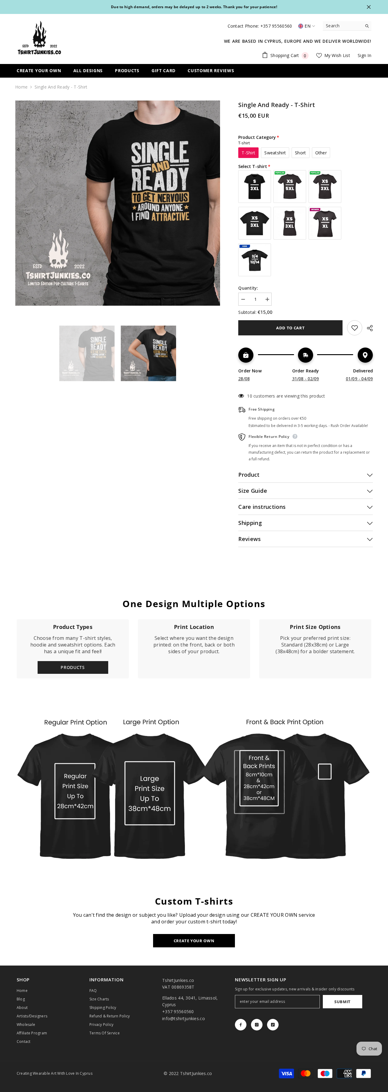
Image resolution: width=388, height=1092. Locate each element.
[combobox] (342, 25)
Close (368, 7)
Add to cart (290, 328)
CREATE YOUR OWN (194, 940)
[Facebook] (240, 1024)
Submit (342, 1001)
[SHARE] (367, 328)
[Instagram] (257, 1024)
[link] (194, 648)
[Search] (347, 26)
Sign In (364, 55)
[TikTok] (273, 1024)
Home (21, 87)
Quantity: (248, 288)
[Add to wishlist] (354, 327)
